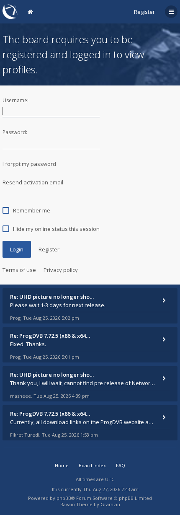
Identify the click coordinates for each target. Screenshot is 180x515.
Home (62, 465)
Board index (92, 465)
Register (144, 12)
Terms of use (19, 270)
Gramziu (110, 504)
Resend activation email (33, 182)
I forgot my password (29, 164)
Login (16, 249)
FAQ (120, 465)
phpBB (64, 498)
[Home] (10, 11)
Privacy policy (61, 270)
